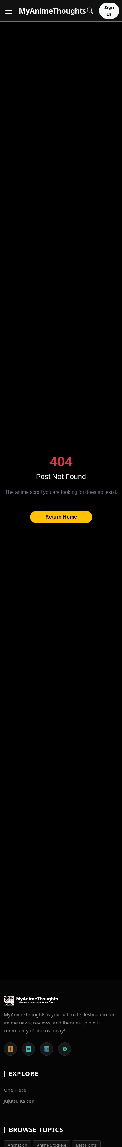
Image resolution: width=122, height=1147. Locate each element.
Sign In (109, 10)
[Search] (90, 11)
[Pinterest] (64, 1049)
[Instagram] (46, 1049)
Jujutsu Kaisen (19, 1101)
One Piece (15, 1090)
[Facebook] (10, 1049)
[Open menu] (9, 10)
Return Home (61, 517)
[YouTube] (28, 1049)
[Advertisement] (61, 83)
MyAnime (52, 10)
